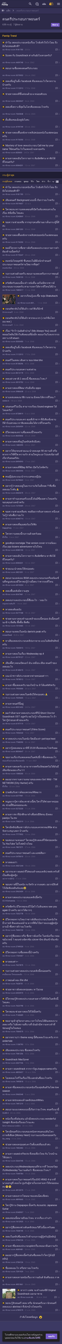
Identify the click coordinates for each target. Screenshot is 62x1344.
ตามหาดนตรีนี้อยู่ (14, 703)
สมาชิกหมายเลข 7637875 (12, 965)
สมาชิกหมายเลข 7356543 (12, 733)
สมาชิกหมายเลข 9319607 (12, 204)
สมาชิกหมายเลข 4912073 (12, 1190)
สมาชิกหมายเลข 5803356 (12, 471)
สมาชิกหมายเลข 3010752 (12, 382)
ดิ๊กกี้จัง (5, 537)
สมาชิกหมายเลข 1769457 (12, 956)
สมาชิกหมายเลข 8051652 (12, 707)
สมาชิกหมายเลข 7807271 (12, 847)
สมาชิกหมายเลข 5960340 (12, 1094)
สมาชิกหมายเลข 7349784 (12, 1174)
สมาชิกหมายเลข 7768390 (12, 742)
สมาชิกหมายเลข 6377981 (12, 796)
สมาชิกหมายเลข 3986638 (12, 391)
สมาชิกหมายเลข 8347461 (12, 594)
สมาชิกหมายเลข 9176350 (12, 140)
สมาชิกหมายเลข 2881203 (12, 229)
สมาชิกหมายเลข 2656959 (12, 427)
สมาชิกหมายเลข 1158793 (12, 1044)
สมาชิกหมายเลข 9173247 (12, 255)
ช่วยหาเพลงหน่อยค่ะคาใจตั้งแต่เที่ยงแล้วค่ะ (28, 1144)
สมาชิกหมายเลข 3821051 (12, 572)
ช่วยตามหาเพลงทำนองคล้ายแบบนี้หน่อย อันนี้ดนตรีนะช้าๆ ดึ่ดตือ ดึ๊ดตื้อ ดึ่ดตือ (30, 620)
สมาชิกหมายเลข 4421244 (12, 866)
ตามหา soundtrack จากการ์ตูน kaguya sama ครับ (31, 1068)
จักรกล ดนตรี (7, 312)
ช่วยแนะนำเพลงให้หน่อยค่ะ (19, 568)
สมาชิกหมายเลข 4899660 (12, 1199)
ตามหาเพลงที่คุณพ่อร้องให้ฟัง (21, 524)
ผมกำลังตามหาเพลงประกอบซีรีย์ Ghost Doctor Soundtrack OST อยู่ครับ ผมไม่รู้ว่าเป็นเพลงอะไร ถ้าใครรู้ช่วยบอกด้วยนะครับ (29, 717)
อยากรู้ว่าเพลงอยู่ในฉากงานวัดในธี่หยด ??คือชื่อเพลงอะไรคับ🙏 (29, 487)
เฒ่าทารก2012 (8, 879)
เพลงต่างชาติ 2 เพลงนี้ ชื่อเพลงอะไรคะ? (26, 378)
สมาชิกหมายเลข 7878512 (12, 679)
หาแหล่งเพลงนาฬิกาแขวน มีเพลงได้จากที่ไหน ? (30, 397)
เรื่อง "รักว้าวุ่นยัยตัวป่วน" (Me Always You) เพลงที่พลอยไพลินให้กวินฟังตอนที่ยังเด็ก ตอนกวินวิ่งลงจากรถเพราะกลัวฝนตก (30, 334)
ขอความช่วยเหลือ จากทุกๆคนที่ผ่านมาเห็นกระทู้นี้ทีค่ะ (30, 224)
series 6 (5, 401)
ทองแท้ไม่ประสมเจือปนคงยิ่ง (13, 761)
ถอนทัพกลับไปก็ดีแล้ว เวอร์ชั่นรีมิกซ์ (24, 308)
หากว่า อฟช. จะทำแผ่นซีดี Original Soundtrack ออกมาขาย (36, 1292)
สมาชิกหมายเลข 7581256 (12, 1054)
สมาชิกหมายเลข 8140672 (12, 670)
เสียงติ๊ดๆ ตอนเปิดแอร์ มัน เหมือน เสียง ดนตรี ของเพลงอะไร (29, 665)
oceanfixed (7, 635)
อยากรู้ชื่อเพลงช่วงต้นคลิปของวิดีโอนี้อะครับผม (30, 1227)
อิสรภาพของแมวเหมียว (11, 1126)
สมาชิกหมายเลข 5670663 (12, 480)
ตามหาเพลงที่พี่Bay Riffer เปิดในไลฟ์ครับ (26, 467)
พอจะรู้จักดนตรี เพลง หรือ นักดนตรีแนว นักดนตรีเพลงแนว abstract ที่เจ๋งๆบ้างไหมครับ (29, 1305)
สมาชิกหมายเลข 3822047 (12, 101)
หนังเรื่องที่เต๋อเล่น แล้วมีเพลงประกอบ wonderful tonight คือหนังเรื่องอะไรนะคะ (29, 1120)
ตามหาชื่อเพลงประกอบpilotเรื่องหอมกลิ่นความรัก (31, 1246)
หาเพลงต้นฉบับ (13, 609)
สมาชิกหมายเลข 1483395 (12, 445)
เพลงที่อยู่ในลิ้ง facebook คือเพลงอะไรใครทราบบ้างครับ (29, 83)
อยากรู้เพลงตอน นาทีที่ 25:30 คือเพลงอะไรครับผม (31, 748)
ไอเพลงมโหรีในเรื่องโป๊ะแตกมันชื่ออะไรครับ (28, 1078)
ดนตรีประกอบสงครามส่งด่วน (20, 369)
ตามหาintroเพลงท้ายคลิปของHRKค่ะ (24, 1100)
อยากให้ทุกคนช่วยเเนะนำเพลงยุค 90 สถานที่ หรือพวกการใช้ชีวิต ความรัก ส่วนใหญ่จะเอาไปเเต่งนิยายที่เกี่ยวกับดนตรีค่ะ (30, 454)
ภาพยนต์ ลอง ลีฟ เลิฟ (16, 980)
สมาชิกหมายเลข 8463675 (12, 493)
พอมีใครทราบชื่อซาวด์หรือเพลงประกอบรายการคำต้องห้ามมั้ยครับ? (30, 250)
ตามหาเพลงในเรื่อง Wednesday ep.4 (24, 653)
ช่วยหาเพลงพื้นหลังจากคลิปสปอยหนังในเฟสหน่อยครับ (30, 134)
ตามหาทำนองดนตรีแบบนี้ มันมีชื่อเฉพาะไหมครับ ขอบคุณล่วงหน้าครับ (29, 500)
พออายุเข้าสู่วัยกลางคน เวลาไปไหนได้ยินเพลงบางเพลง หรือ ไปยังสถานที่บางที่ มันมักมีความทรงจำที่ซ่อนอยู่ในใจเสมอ (29, 1024)
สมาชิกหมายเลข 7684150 (12, 930)
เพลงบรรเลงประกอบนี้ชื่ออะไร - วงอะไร (26, 600)
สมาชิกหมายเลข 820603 (12, 153)
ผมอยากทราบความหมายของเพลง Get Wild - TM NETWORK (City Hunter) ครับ (29, 781)
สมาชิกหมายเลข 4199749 (12, 127)
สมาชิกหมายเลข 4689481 (12, 1249)
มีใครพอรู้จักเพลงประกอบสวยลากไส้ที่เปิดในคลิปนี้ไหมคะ (30, 1000)
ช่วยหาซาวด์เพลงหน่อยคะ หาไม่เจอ (24, 989)
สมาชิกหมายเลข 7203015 (12, 648)
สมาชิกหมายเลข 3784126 (12, 1240)
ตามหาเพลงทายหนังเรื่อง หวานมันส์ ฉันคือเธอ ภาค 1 (30, 1279)
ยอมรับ (51, 1336)
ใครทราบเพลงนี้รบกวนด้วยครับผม (23, 533)
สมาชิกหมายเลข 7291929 (12, 1272)
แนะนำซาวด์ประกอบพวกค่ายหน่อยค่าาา (26, 675)
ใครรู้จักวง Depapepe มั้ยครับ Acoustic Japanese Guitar (29, 1207)
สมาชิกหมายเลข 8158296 (12, 364)
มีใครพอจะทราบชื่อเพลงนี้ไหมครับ (23, 432)
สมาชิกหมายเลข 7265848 (12, 114)
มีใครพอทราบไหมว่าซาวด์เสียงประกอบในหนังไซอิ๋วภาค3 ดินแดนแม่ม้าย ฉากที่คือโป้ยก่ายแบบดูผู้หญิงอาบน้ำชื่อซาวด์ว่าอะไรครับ (30, 923)
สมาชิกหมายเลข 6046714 (12, 519)
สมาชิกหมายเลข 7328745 (12, 1231)
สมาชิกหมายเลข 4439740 (12, 62)
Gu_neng (6, 1139)
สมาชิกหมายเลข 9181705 (12, 50)
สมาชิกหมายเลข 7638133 (12, 277)
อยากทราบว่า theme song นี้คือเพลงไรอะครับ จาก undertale (30, 1039)
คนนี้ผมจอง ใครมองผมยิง (12, 974)
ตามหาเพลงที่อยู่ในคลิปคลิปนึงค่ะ (23, 441)
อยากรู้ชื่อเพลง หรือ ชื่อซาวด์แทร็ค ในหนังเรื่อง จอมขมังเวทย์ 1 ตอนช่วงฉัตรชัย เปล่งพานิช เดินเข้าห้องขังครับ (31, 940)
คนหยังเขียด (7, 268)
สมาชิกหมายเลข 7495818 (12, 1082)
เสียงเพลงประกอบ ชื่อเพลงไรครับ (22, 1050)
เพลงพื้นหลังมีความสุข (17, 590)
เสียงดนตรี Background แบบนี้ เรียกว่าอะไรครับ (29, 200)
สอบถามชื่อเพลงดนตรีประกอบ (21, 68)
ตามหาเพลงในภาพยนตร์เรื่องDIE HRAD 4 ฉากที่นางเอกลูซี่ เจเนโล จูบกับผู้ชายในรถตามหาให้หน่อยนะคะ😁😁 (30, 1183)
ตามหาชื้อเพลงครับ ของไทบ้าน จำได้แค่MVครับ (30, 685)
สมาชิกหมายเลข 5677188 (12, 613)
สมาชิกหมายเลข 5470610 (12, 857)
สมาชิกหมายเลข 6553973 (12, 993)
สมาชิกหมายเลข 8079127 (12, 657)
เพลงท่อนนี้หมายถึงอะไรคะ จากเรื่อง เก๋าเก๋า (28, 1218)
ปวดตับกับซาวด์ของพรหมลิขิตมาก (23, 792)
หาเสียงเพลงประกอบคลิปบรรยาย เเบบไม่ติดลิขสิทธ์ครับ (30, 642)
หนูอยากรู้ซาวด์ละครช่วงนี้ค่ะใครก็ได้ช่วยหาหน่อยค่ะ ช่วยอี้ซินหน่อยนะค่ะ (30, 803)
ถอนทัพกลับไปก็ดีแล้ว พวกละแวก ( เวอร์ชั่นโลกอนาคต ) (28, 320)
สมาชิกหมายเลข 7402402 (12, 1148)
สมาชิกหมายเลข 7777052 (12, 834)
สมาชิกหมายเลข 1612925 (12, 1222)
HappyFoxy (6, 528)
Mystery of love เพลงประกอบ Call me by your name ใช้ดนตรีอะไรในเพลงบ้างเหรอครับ (28, 147)
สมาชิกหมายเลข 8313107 (26, 303)
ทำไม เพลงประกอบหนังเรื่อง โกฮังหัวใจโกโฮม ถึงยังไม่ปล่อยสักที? (29, 44)
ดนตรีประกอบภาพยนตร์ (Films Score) (25, 729)
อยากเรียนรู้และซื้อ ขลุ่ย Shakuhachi (39, 295)
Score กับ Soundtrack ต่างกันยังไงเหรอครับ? (28, 55)
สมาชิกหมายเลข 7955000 (12, 689)
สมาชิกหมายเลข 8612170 (12, 373)
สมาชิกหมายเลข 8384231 (12, 165)
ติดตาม (55, 25)
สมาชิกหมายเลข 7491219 (12, 1104)
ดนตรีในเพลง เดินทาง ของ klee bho (24, 360)
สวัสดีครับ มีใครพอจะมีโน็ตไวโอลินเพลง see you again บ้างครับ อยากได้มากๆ (29, 908)
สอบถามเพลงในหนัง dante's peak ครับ (25, 631)
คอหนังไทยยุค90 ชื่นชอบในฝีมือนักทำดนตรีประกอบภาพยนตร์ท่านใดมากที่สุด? (26, 262)
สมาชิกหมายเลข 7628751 (12, 984)
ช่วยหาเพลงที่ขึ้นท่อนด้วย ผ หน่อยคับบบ (26, 94)
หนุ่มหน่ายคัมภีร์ (8, 604)
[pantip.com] (5, 4)
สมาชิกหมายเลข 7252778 (12, 914)
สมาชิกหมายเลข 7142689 (12, 1015)
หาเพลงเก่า (11, 862)
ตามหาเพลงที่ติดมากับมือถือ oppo (23, 388)
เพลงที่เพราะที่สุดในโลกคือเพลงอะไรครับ (27, 106)
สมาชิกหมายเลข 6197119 (12, 724)
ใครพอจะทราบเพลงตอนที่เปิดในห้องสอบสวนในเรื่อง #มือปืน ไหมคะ (29, 211)
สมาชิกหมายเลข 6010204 (12, 585)
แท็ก (8, 10)
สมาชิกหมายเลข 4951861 (12, 1284)
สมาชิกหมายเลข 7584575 (12, 1032)
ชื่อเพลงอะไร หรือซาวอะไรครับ (22, 1268)
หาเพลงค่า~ (11, 961)
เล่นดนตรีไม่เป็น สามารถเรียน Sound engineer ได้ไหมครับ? (29, 408)
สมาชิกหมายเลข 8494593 (12, 462)
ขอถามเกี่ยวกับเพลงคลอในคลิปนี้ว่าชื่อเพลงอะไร (30, 757)
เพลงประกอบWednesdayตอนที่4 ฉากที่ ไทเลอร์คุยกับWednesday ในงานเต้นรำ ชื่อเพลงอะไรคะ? (30, 1168)
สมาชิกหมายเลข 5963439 (12, 892)
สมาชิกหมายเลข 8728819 (12, 414)
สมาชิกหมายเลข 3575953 (12, 75)
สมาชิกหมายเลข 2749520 (12, 947)
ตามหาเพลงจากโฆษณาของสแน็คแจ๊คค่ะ (27, 1196)
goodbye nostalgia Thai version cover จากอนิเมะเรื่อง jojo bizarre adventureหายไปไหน (29, 545)
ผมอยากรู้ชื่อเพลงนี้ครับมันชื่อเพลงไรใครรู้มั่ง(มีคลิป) (28, 1257)
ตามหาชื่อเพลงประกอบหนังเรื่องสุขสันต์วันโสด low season (30, 1089)
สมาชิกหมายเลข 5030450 (12, 342)
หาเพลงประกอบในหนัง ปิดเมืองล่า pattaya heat (30, 738)
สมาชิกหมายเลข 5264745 (12, 1161)
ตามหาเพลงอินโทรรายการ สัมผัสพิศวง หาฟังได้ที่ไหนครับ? (28, 160)
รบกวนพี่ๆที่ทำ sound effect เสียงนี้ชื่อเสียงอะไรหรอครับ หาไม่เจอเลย (29, 1327)
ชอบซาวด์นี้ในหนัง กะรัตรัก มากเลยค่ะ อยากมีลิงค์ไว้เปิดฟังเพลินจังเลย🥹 (30, 886)
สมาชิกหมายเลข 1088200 (12, 774)
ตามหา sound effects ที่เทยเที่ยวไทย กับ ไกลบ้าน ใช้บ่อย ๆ (29, 1155)
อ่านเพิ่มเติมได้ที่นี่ (32, 1338)
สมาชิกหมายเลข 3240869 (12, 216)
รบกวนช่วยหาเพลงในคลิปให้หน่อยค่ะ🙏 (26, 694)
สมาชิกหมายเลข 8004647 (12, 751)
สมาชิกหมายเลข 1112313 (12, 88)
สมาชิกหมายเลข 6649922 (26, 1297)
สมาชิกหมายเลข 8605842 (12, 436)
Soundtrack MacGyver (17, 1059)
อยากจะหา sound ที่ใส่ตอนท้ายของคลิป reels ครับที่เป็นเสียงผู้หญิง (30, 873)
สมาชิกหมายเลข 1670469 (12, 506)
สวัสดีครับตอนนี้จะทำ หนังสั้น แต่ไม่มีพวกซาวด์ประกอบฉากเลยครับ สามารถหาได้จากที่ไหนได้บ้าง (29, 285)
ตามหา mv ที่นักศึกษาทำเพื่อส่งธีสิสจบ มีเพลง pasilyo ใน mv (27, 816)
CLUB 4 (5, 1113)
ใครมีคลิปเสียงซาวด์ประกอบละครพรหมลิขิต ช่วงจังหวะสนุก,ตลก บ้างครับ (29, 829)
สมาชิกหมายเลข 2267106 (12, 1063)
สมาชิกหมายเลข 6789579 (12, 1310)
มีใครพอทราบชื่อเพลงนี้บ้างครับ (22, 952)
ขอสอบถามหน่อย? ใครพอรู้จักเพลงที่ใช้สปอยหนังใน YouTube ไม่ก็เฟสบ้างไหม (29, 842)
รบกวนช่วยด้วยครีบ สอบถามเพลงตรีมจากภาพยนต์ (32, 273)
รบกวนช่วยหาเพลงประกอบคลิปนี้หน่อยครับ (28, 971)
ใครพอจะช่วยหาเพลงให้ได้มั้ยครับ (23, 1011)
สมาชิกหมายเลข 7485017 (12, 290)
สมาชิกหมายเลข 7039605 (12, 698)
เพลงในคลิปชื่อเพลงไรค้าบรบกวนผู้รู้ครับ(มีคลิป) (30, 1236)
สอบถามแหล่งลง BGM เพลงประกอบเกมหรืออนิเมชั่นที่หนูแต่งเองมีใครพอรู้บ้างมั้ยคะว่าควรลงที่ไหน (30, 580)
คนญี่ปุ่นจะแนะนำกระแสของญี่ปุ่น (23, 476)
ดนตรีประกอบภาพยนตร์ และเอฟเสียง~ (25, 853)
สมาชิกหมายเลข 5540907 (12, 1212)
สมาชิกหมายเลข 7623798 (12, 1006)
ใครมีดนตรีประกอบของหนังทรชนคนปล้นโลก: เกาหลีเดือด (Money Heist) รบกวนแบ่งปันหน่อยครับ (29, 1133)
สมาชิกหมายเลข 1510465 (12, 626)
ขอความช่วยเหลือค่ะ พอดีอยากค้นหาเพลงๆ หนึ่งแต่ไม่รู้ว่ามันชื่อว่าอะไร (30, 513)
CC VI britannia (8, 901)
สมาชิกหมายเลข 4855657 (12, 1072)
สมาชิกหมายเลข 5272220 (12, 809)
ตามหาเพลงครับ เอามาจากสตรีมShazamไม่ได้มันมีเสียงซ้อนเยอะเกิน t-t (30, 768)
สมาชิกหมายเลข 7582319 (12, 821)
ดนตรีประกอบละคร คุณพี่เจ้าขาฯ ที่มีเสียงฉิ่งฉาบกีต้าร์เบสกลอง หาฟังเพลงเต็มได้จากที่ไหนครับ (29, 421)
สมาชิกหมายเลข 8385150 (12, 550)
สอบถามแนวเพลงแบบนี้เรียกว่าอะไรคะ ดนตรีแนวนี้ (32, 1109)
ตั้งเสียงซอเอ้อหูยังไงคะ (17, 119)
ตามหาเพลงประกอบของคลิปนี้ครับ (23, 897)
